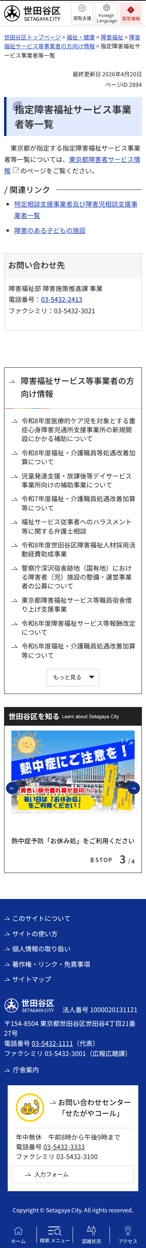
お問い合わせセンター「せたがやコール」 (94, 1107)
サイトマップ (31, 978)
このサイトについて (41, 918)
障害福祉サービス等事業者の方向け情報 (77, 387)
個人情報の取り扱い (41, 948)
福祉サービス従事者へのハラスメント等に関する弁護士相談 (76, 526)
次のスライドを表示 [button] (139, 788)
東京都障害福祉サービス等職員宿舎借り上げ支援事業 (76, 604)
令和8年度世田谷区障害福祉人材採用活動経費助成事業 (78, 549)
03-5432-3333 (64, 1146)
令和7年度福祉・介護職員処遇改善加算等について (78, 503)
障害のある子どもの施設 (50, 230)
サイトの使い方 (35, 933)
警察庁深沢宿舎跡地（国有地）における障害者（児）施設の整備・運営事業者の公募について (76, 577)
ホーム (18, 1240)
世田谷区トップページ (32, 37)
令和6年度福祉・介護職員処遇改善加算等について (78, 650)
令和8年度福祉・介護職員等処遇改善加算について (78, 457)
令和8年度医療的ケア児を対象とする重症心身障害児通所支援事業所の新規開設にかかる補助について (78, 429)
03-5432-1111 (52, 1043)
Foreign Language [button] (107, 18)
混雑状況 (91, 1240)
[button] (82, 13)
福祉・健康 (81, 37)
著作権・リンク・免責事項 (51, 963)
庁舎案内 (26, 1069)
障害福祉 (112, 37)
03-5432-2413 (61, 299)
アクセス (127, 1240)
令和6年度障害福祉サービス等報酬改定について (78, 628)
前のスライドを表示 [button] (17, 788)
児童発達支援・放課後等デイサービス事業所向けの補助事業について (76, 480)
